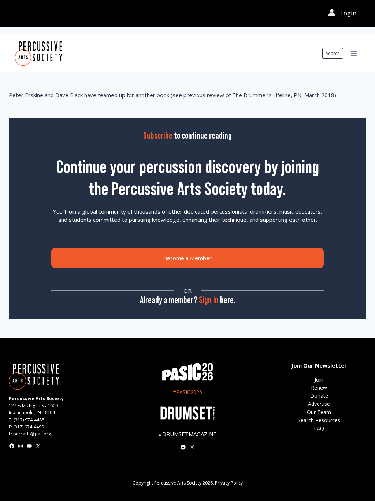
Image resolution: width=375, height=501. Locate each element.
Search (333, 53)
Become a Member (187, 258)
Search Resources (319, 420)
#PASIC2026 (187, 391)
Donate (319, 395)
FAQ (319, 428)
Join (319, 379)
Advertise (319, 403)
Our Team (319, 412)
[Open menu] (353, 53)
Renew (319, 387)
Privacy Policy (229, 483)
